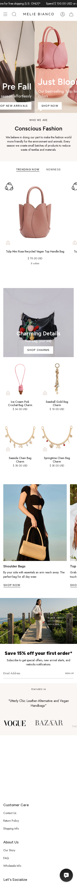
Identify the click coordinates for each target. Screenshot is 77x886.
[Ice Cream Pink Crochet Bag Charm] (20, 379)
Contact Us (9, 813)
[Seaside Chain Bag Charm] (20, 435)
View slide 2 (41, 110)
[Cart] (71, 14)
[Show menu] (5, 14)
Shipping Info (11, 828)
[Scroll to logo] (14, 723)
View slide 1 (37, 110)
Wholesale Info (12, 866)
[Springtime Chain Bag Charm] (57, 435)
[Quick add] (8, 242)
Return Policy (11, 821)
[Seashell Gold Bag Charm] (57, 379)
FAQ (6, 858)
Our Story (9, 850)
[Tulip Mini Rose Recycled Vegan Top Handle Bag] (35, 212)
